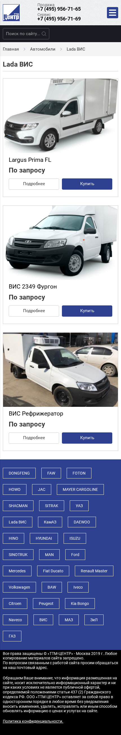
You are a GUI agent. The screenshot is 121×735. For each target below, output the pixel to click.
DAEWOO (82, 522)
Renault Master (94, 571)
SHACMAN (18, 505)
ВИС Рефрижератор (36, 413)
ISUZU (75, 538)
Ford (75, 554)
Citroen (15, 603)
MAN (49, 554)
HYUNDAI (44, 538)
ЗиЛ (94, 620)
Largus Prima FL (30, 159)
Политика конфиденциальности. (33, 721)
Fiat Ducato (53, 571)
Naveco (15, 620)
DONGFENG (19, 473)
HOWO (15, 489)
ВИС (43, 620)
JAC (41, 489)
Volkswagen (19, 587)
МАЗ (69, 620)
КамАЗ (50, 522)
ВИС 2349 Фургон (33, 286)
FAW (51, 473)
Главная (11, 49)
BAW (52, 587)
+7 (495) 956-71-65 (59, 9)
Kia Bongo (80, 603)
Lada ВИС (17, 522)
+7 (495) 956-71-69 (59, 19)
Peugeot (46, 603)
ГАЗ (12, 636)
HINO (13, 538)
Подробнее (34, 183)
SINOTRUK (18, 554)
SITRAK (51, 505)
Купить (87, 183)
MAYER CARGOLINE (80, 489)
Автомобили (42, 49)
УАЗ (79, 505)
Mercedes (17, 571)
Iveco (78, 587)
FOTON (79, 473)
